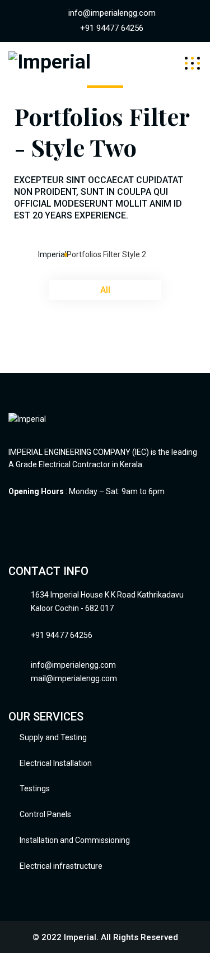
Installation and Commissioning (75, 840)
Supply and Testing (53, 737)
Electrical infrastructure (61, 865)
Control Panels (45, 814)
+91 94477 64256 (111, 28)
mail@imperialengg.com (74, 678)
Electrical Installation (56, 763)
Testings (35, 788)
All (105, 290)
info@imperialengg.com (112, 13)
